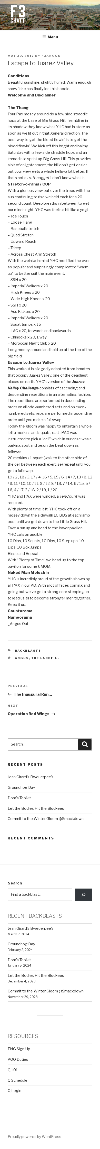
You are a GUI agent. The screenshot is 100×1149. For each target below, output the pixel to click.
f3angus (51, 56)
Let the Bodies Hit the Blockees (36, 808)
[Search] (83, 895)
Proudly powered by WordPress (34, 1136)
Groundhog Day (21, 787)
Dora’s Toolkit (19, 798)
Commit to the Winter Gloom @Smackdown (46, 818)
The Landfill (45, 658)
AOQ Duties (18, 1059)
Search (15, 883)
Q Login (14, 1090)
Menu (53, 37)
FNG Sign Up (19, 1049)
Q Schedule (17, 1080)
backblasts (28, 650)
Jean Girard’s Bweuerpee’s (31, 777)
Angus (22, 658)
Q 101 (13, 1070)
